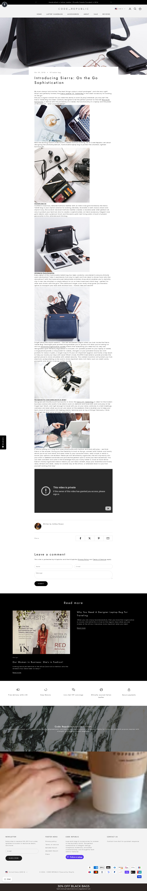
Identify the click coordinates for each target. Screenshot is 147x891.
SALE (96, 14)
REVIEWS (106, 14)
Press (47, 854)
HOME (39, 14)
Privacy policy (51, 841)
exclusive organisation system (53, 346)
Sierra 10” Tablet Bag (85, 402)
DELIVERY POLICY (51, 851)
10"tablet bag (55, 72)
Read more (17, 672)
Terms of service (52, 844)
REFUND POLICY (51, 848)
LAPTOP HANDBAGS (54, 14)
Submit (41, 584)
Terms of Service (99, 559)
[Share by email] (108, 538)
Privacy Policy (83, 559)
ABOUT (86, 14)
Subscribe (14, 858)
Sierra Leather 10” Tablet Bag (71, 93)
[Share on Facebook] (80, 538)
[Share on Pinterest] (98, 538)
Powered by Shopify (66, 872)
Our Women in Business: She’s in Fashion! (38, 662)
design (15, 657)
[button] (4, 4)
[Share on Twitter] (89, 538)
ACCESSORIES (73, 14)
